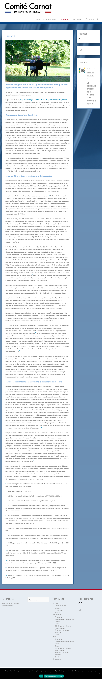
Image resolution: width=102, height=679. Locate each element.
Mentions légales (7, 605)
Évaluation (58, 617)
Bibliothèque (77, 19)
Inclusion (58, 632)
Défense (57, 621)
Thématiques (64, 19)
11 (19, 350)
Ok (41, 676)
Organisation (59, 610)
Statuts (57, 612)
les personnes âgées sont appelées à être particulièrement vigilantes (43, 100)
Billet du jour (90, 72)
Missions (57, 608)
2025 (88, 69)
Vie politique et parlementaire (64, 619)
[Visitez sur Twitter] (80, 51)
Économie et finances (62, 630)
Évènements (90, 19)
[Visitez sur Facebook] (84, 51)
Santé (88, 78)
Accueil (38, 19)
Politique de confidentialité (10, 603)
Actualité (93, 69)
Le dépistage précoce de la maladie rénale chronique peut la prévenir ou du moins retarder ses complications (91, 104)
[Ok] (100, 674)
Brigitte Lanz (90, 75)
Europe (57, 624)
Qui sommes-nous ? (49, 19)
